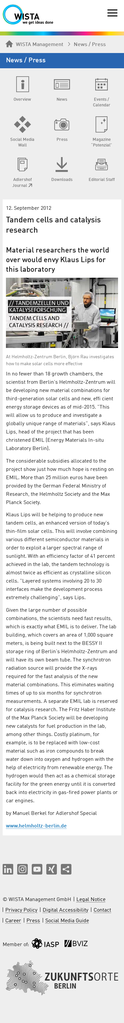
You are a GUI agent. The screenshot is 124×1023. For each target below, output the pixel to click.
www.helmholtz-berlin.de (36, 826)
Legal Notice (90, 899)
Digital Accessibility (65, 910)
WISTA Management (39, 44)
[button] (8, 869)
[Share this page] (66, 869)
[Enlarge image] (62, 313)
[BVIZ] (76, 945)
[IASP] (45, 945)
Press (33, 921)
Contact (102, 910)
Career (13, 921)
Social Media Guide (67, 921)
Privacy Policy (21, 910)
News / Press (90, 44)
